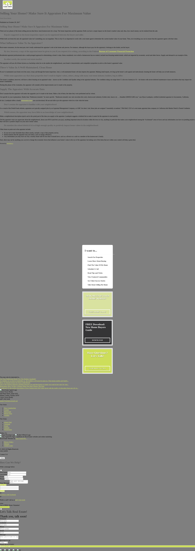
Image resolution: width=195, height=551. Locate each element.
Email (2, 477)
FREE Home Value (97, 312)
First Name (3, 472)
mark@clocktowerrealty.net (9, 401)
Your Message (4, 483)
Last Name (3, 474)
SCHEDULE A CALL (97, 368)
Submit (2, 491)
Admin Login (8, 446)
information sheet (26, 100)
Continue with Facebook (8, 495)
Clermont (7, 424)
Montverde (7, 412)
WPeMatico (10, 143)
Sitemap (6, 444)
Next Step (3, 485)
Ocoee (6, 426)
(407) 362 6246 (5, 399)
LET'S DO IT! (5, 507)
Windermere (8, 429)
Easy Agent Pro (21, 438)
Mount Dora (8, 413)
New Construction (10, 408)
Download (97, 340)
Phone (2, 479)
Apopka (6, 415)
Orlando (6, 428)
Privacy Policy (8, 442)
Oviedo (6, 410)
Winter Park (8, 422)
